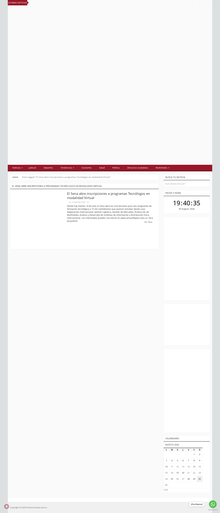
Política (116, 167)
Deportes (48, 167)
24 (166, 478)
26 (177, 478)
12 (177, 466)
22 (194, 472)
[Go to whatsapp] (213, 504)
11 (172, 466)
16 (199, 466)
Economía (86, 167)
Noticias (16, 167)
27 (183, 478)
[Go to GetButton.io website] (213, 510)
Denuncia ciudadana (137, 167)
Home (15, 177)
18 (172, 472)
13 (183, 466)
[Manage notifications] (6, 506)
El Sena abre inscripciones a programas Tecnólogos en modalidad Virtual (108, 195)
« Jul (166, 489)
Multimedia (162, 167)
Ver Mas (148, 222)
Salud (102, 167)
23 (199, 472)
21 (188, 472)
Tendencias (66, 167)
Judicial (32, 167)
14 (188, 466)
